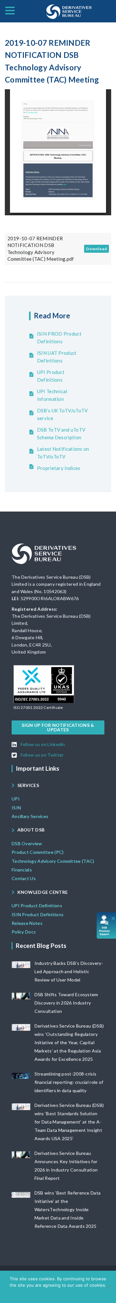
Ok (32, 1293)
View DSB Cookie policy (62, 1293)
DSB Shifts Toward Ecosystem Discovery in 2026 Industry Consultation (66, 1003)
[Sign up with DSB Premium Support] (106, 925)
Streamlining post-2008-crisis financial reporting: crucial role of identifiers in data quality (68, 1082)
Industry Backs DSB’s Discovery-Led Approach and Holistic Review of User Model (68, 971)
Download (96, 248)
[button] (38, 708)
